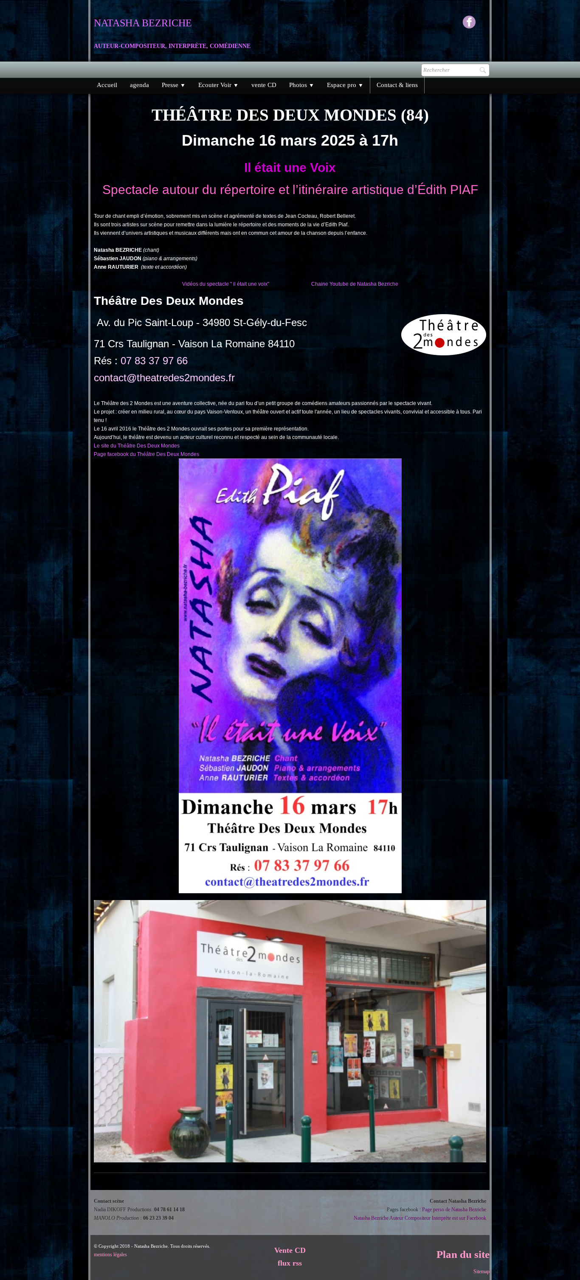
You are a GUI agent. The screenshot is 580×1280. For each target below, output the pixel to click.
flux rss (290, 1263)
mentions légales (110, 1254)
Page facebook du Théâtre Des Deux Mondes (146, 454)
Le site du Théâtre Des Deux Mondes (137, 446)
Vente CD (290, 1250)
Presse (174, 85)
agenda (139, 85)
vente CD (263, 85)
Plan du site (463, 1254)
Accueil (107, 85)
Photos (301, 85)
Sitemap (481, 1271)
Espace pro (345, 85)
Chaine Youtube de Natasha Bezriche (354, 284)
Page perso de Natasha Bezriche (454, 1209)
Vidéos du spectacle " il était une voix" (225, 284)
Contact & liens (397, 85)
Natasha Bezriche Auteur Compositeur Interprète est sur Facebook (420, 1218)
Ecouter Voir (218, 85)
